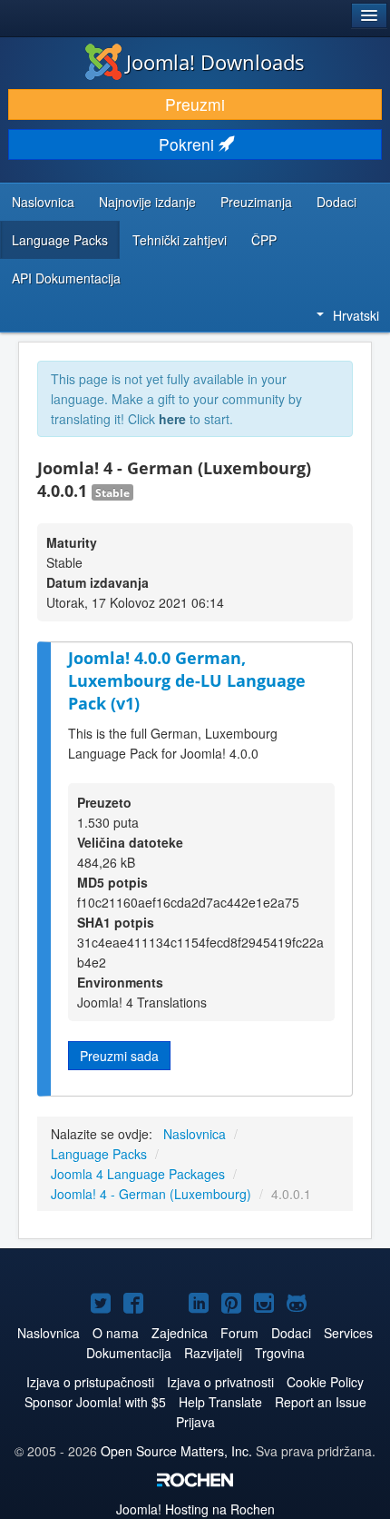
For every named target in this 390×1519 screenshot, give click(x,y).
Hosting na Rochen (195, 1509)
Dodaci (336, 202)
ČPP (264, 240)
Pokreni (189, 144)
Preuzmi (195, 104)
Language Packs (60, 240)
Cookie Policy (325, 1382)
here (172, 419)
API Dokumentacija (66, 278)
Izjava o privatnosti (220, 1382)
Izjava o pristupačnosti (90, 1382)
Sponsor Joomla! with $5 (95, 1402)
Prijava (195, 1422)
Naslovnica (43, 202)
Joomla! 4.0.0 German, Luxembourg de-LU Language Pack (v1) (187, 680)
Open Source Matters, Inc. (178, 1451)
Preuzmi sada (119, 1056)
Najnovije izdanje (147, 202)
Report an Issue (320, 1402)
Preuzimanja (256, 202)
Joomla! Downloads (215, 61)
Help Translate (220, 1402)
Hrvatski (356, 315)
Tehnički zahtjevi (179, 240)
